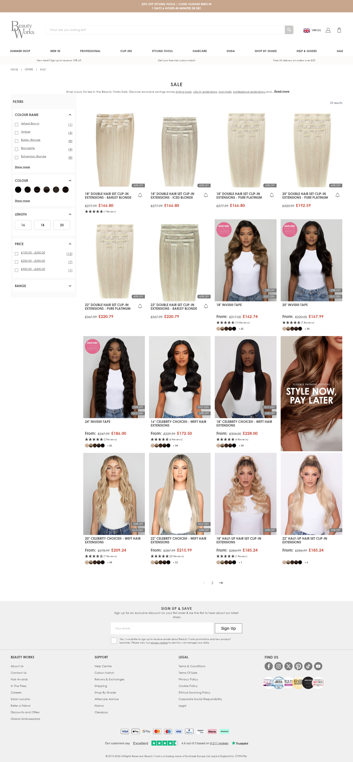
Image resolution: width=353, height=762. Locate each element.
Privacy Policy (188, 679)
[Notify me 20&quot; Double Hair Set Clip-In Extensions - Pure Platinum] (337, 195)
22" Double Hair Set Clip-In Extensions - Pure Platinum (107, 306)
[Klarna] (212, 731)
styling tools (183, 92)
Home (14, 69)
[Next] (220, 583)
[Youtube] (318, 666)
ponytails (225, 92)
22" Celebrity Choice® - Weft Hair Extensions (178, 540)
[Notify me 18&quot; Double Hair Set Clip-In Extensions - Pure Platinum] (272, 195)
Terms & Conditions (192, 666)
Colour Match (104, 673)
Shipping (101, 686)
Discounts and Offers (25, 712)
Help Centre (103, 666)
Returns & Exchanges (109, 679)
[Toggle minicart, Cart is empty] (339, 30)
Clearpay (101, 712)
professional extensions (249, 92)
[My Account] (328, 30)
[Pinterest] (298, 666)
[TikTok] (308, 666)
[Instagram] (278, 666)
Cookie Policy (188, 686)
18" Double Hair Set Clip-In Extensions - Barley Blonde (108, 195)
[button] (44, 116)
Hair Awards (19, 679)
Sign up (228, 628)
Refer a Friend (20, 705)
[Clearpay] (224, 731)
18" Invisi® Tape (229, 305)
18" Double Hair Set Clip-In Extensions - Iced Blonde (172, 195)
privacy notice (159, 642)
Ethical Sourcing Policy (194, 692)
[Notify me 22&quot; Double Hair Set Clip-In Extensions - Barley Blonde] (206, 306)
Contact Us (18, 673)
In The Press (18, 686)
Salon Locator (20, 699)
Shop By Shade (105, 692)
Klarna (99, 705)
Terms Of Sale (188, 673)
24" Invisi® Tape (97, 421)
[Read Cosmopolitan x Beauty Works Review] (293, 682)
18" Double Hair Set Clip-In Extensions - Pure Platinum (239, 195)
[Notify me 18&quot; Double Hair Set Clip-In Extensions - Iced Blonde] (206, 195)
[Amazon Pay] (200, 731)
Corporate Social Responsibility (200, 699)
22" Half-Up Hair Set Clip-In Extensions (304, 540)
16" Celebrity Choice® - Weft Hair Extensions (178, 423)
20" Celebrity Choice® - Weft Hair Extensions (113, 540)
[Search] (289, 30)
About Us (17, 666)
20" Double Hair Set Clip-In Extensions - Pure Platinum (305, 195)
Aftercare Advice (107, 699)
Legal (182, 705)
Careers (16, 692)
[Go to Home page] (23, 30)
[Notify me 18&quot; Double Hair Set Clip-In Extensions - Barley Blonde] (140, 195)
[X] (288, 666)
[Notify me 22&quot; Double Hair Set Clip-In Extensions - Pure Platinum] (140, 306)
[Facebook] (269, 666)
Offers (29, 69)
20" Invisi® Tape (295, 305)
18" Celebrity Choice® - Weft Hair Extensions (244, 423)
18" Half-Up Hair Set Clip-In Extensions (238, 540)
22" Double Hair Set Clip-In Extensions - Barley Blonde (174, 306)
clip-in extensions (205, 92)
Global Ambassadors (25, 719)
